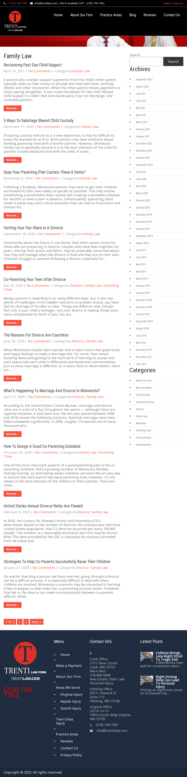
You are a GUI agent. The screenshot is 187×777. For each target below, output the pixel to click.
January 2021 (143, 136)
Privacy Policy (71, 755)
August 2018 (142, 328)
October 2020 (143, 157)
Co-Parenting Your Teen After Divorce (35, 279)
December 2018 (144, 300)
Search (134, 55)
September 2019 (144, 236)
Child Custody (143, 394)
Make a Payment (173, 3)
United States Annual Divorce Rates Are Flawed (43, 506)
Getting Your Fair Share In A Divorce (33, 227)
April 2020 (141, 186)
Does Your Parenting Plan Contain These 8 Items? (44, 172)
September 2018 (144, 321)
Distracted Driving (145, 402)
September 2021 (144, 79)
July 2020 (141, 172)
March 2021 (142, 122)
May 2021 (141, 108)
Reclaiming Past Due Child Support (33, 65)
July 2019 (141, 250)
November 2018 (144, 307)
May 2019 (141, 264)
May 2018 (141, 342)
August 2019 (142, 243)
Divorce (76, 285)
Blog (132, 15)
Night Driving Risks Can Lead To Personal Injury (167, 681)
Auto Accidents (144, 387)
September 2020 (144, 164)
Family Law (81, 71)
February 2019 (143, 285)
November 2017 (144, 356)
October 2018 (143, 314)
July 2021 (141, 93)
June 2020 (141, 179)
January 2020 (143, 207)
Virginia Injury (71, 694)
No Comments (39, 71)
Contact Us (172, 15)
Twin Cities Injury (64, 721)
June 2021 (141, 100)
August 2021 (142, 86)
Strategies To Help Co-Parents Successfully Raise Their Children (57, 561)
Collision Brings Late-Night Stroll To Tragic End (169, 656)
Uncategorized (143, 444)
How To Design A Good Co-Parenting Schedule (42, 446)
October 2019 (143, 228)
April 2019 (141, 271)
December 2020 (144, 143)
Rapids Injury (70, 701)
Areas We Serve (68, 687)
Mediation (141, 423)
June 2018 (141, 335)
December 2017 (144, 349)
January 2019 (143, 292)
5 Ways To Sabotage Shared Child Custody (39, 120)
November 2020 (144, 150)
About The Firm (144, 380)
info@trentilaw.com (45, 3)
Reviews (150, 15)
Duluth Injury (70, 708)
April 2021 (141, 115)
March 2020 (142, 193)
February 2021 (143, 129)
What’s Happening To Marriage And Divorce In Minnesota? (52, 390)
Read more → (12, 108)
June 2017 (141, 364)
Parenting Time (143, 430)
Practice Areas (111, 15)
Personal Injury (143, 437)
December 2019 (144, 214)
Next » (37, 622)
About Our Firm (81, 15)
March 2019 (142, 278)
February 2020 (143, 200)
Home (58, 15)
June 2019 (141, 257)
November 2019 (144, 221)
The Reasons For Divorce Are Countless (36, 335)
